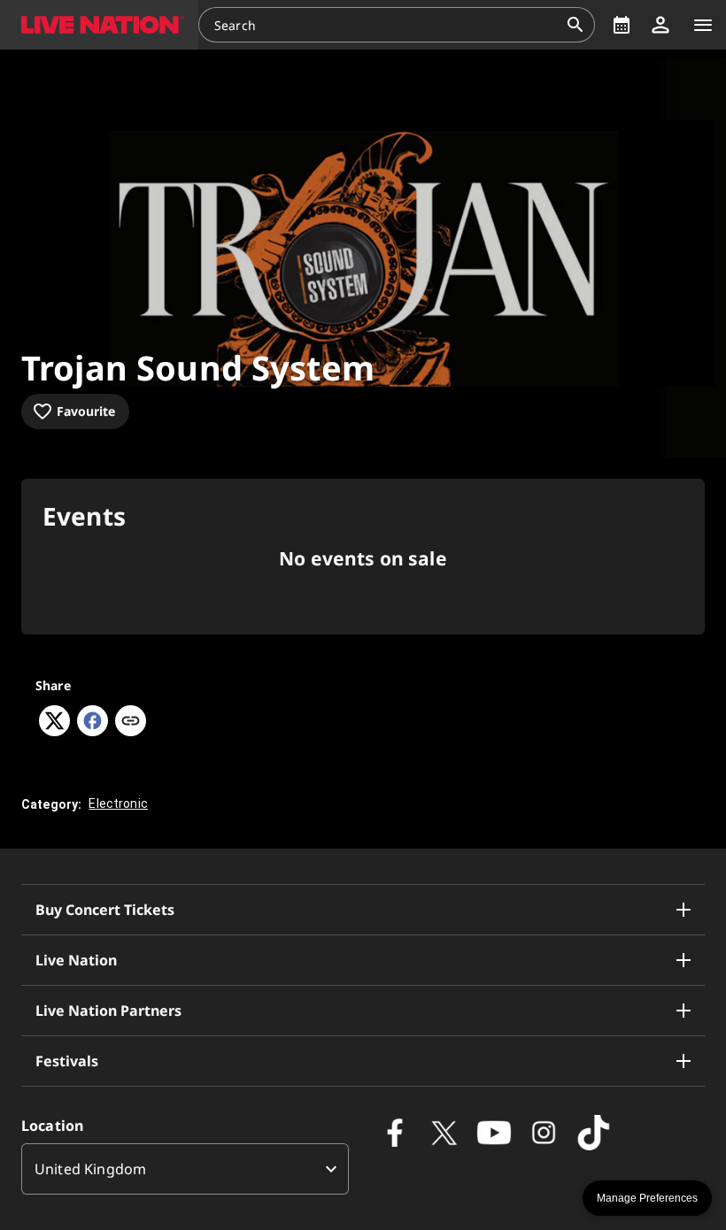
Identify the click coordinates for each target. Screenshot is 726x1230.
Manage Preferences (647, 1198)
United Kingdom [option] (90, 1169)
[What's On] (621, 25)
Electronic (118, 803)
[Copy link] (130, 722)
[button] (99, 25)
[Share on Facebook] (92, 731)
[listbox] (185, 1169)
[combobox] (386, 25)
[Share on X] (54, 731)
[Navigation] (703, 25)
